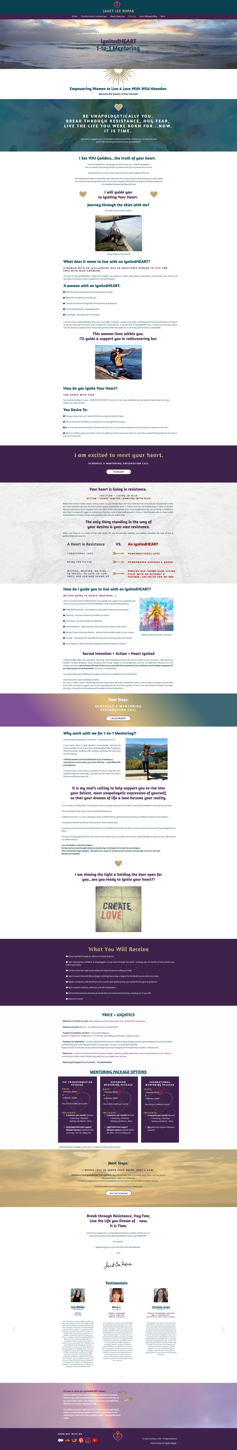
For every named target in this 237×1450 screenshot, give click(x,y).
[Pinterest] (81, 1440)
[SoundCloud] (67, 1440)
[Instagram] (87, 1440)
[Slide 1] (116, 1376)
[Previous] (13, 1330)
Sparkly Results (170, 1443)
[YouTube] (94, 1440)
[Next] (223, 1330)
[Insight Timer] (74, 1440)
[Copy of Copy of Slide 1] (120, 1376)
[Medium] (60, 1440)
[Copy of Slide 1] (118, 1376)
